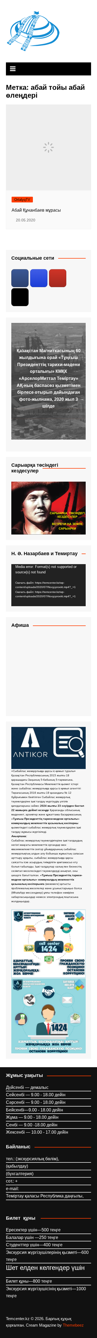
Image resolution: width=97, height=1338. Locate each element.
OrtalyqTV (22, 200)
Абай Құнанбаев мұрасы (36, 210)
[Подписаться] (20, 278)
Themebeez (73, 1325)
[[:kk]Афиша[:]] (48, 672)
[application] (48, 585)
